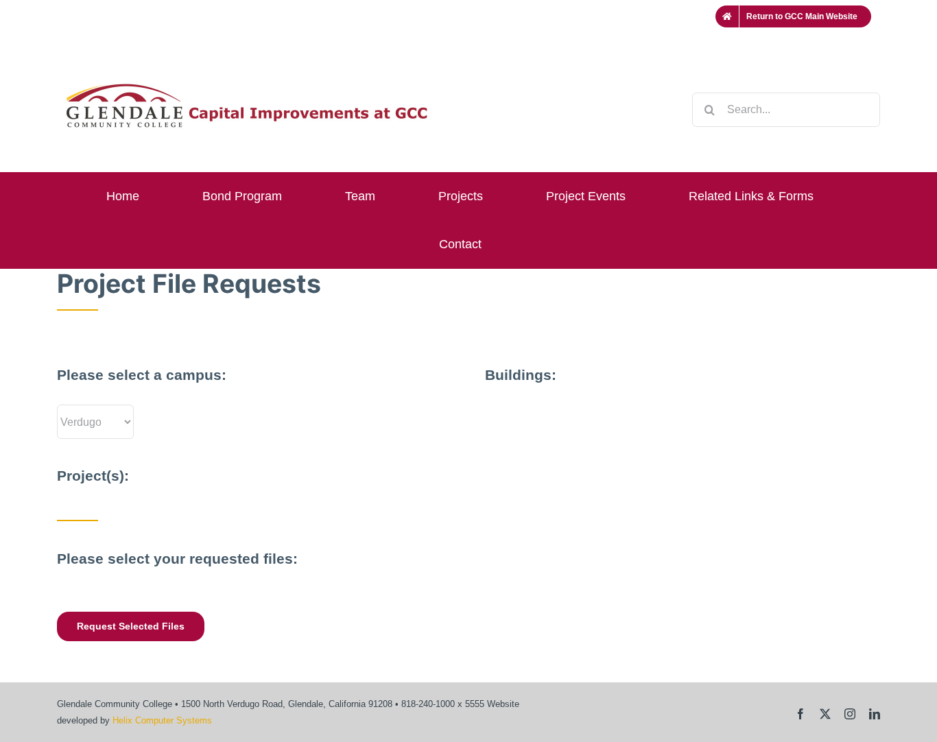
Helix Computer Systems (162, 720)
